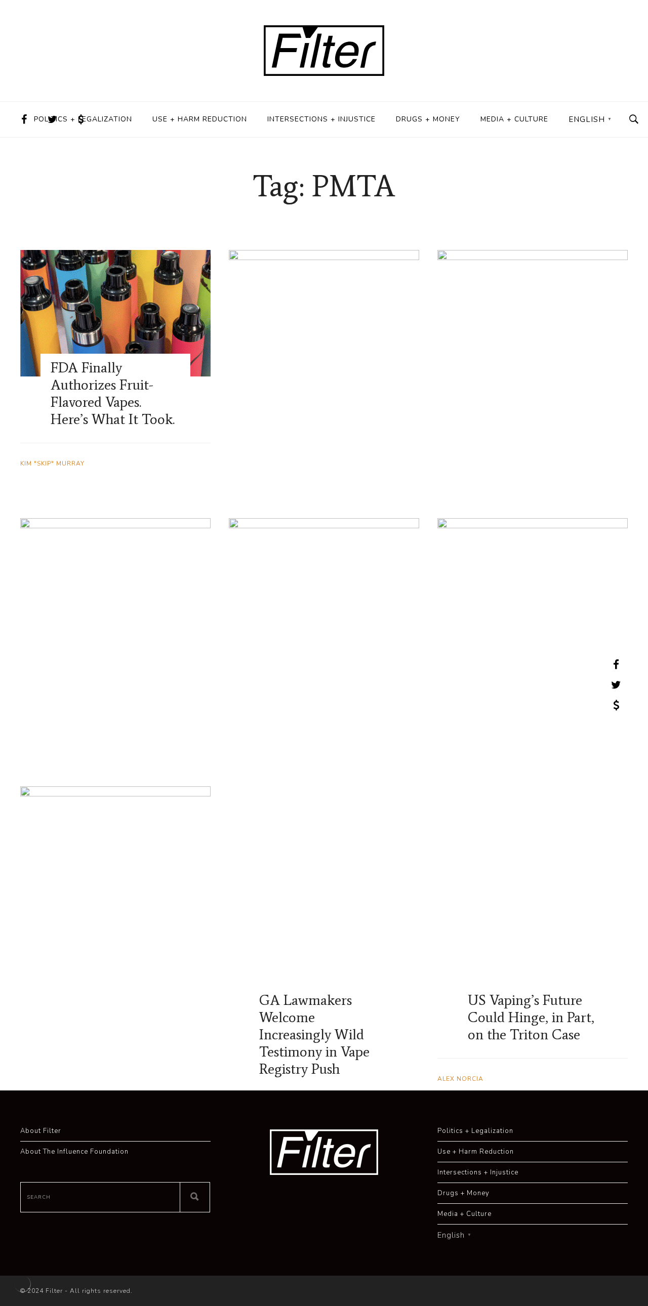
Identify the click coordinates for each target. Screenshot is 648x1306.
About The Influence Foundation (74, 1151)
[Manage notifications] (22, 1284)
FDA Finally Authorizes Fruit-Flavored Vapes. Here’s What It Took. (113, 393)
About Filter (40, 1130)
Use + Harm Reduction (199, 119)
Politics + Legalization (83, 119)
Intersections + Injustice (321, 119)
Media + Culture (514, 119)
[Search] (195, 1197)
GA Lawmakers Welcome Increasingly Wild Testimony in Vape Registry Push (314, 1034)
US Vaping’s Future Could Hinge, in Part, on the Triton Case (531, 1017)
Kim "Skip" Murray (52, 463)
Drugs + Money (428, 119)
